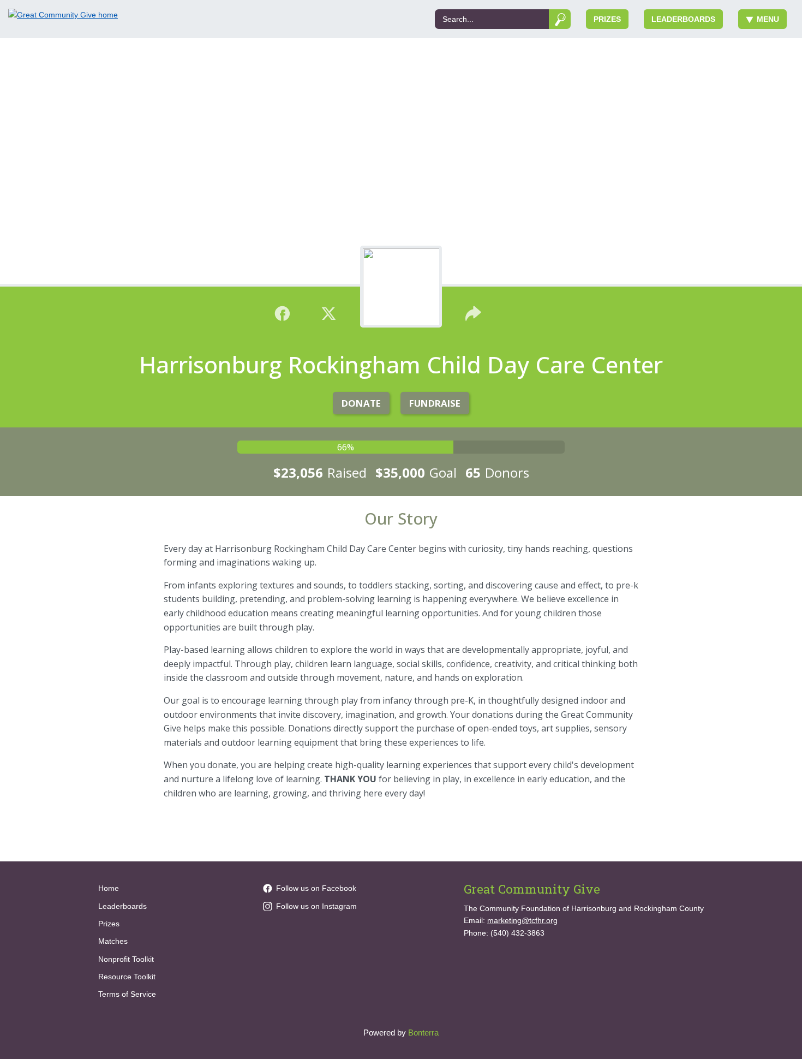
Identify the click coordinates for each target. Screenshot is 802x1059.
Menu (768, 19)
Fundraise (434, 403)
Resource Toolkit (126, 976)
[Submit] (560, 19)
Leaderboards (683, 19)
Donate (361, 403)
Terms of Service (127, 994)
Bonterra (423, 1032)
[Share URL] (473, 312)
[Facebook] (282, 312)
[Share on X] (329, 312)
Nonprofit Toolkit (126, 959)
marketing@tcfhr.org (522, 920)
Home (108, 888)
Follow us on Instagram (316, 906)
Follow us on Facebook (316, 888)
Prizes (607, 19)
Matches (113, 941)
